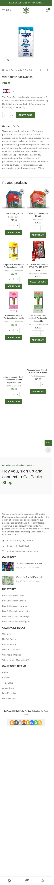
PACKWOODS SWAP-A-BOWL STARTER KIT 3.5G (38, 267)
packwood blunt (36, 141)
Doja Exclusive (9, 838)
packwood (22, 141)
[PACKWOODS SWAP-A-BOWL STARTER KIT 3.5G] (38, 250)
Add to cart (25, 115)
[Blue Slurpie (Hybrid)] (13, 199)
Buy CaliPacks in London (14, 746)
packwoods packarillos (29, 155)
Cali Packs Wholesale (12, 800)
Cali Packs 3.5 (9, 789)
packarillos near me (11, 134)
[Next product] (48, 70)
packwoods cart (29, 148)
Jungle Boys (8, 833)
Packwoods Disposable (13, 271)
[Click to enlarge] (7, 59)
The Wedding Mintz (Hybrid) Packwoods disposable (38, 318)
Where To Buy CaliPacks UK (29, 722)
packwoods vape (10, 161)
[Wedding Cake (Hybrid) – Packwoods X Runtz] (38, 457)
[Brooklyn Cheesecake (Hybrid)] (38, 199)
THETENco (7, 828)
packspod (26, 138)
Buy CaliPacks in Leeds (13, 740)
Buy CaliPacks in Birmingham (16, 767)
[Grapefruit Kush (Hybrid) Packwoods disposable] (13, 250)
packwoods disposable (19, 151)
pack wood (14, 131)
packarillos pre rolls (31, 134)
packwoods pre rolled (12, 158)
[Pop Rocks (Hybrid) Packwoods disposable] (13, 302)
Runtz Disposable (13, 581)
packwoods (15, 148)
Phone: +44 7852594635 (17, 691)
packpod (6, 138)
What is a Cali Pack (11, 794)
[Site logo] (26, 10)
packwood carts (9, 144)
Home (5, 70)
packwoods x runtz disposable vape (27, 165)
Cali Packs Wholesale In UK (29, 708)
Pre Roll (28, 70)
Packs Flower (13, 217)
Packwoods (16, 70)
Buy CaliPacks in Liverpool (14, 751)
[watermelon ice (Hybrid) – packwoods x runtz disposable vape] (13, 457)
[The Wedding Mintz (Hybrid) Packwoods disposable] (38, 302)
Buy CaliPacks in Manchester (16, 756)
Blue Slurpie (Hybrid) (14, 213)
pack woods (25, 131)
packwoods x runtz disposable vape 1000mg (23, 168)
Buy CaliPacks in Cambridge (15, 761)
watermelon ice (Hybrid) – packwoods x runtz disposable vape (14, 575)
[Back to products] (44, 70)
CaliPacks (7, 779)
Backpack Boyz (9, 843)
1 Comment (34, 713)
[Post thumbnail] (8, 711)
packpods (16, 138)
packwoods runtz (32, 158)
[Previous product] (40, 70)
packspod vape (9, 141)
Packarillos (37, 131)
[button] (13, 232)
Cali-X (5, 817)
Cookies (6, 822)
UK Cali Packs (9, 784)
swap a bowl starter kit (38, 273)
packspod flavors (40, 138)
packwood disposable (28, 144)
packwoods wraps (27, 161)
